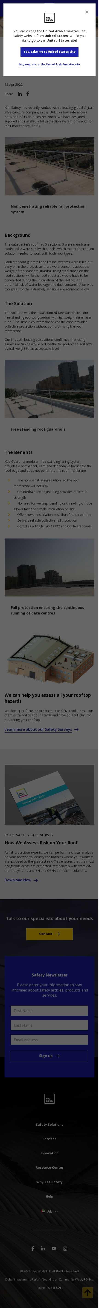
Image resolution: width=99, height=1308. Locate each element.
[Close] (87, 12)
